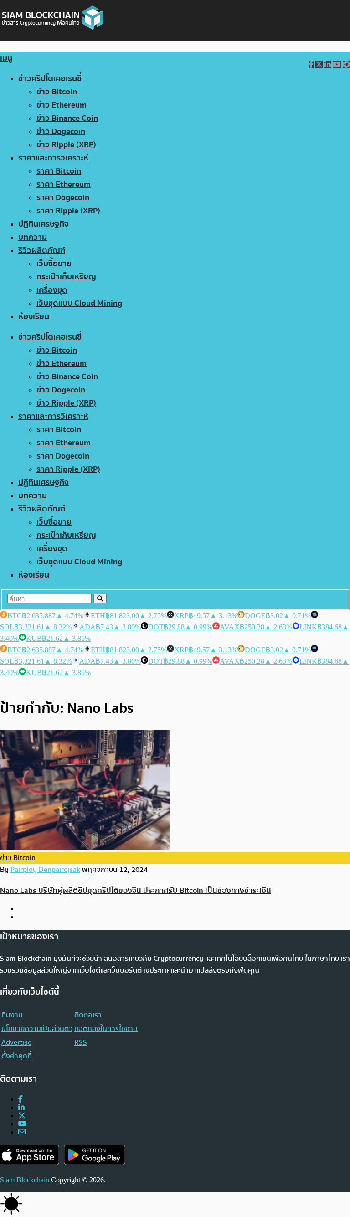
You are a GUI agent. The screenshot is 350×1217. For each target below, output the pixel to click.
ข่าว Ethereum (61, 105)
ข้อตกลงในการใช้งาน (106, 1029)
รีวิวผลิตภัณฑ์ (41, 250)
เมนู (6, 58)
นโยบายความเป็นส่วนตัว (36, 1029)
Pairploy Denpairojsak (45, 870)
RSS (80, 1042)
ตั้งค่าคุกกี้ (16, 1056)
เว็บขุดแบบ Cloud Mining (79, 303)
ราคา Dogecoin (62, 197)
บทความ (32, 237)
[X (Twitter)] (22, 1115)
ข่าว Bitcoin (56, 91)
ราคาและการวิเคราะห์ (53, 158)
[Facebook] (20, 1099)
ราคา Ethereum (63, 184)
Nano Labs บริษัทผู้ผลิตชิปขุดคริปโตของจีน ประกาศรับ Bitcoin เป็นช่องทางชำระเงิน (135, 890)
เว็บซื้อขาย (54, 263)
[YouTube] (22, 1124)
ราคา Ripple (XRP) (68, 210)
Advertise (16, 1042)
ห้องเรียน (33, 316)
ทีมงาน (12, 1015)
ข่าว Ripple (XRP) (66, 144)
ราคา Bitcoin (58, 171)
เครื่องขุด (51, 290)
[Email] (22, 1132)
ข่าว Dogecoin (60, 131)
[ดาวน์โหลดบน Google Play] (94, 1155)
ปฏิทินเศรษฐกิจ (43, 224)
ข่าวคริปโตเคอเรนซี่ (50, 78)
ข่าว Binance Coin (67, 118)
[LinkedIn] (21, 1107)
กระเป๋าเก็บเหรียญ (66, 277)
